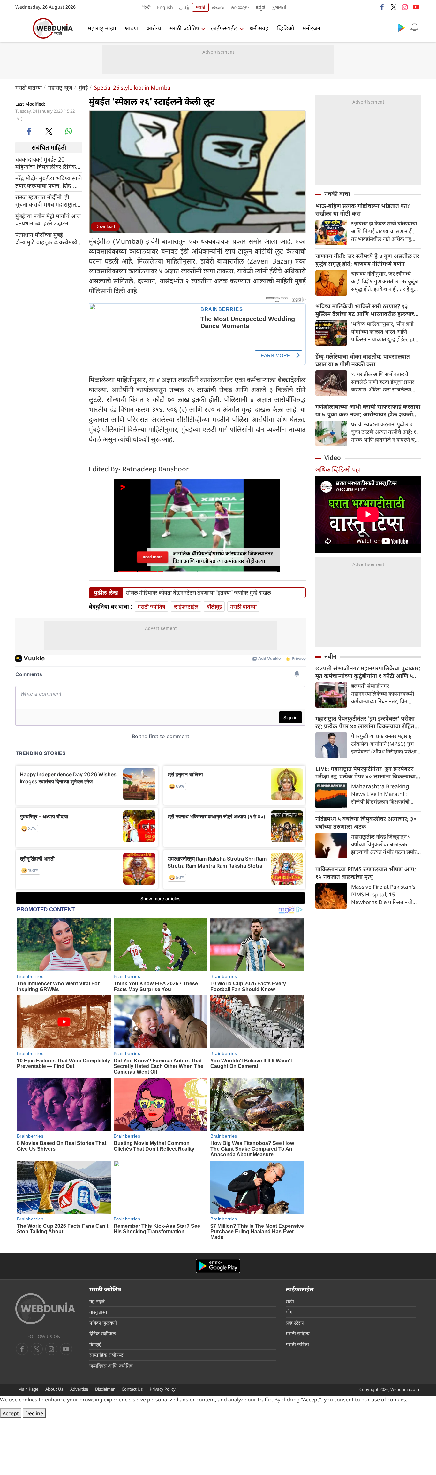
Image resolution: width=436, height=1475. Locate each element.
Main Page (28, 1389)
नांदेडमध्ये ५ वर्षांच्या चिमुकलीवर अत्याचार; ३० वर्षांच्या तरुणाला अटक (366, 822)
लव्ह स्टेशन (295, 1323)
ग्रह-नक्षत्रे (97, 1301)
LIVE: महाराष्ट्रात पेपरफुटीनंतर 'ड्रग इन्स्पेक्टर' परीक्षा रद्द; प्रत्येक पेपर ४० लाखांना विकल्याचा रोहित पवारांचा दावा (365, 772)
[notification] (414, 27)
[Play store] (401, 27)
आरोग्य (154, 28)
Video (332, 458)
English (165, 7)
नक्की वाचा (337, 194)
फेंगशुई (95, 1344)
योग (289, 1312)
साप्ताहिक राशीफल (106, 1355)
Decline (34, 1413)
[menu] (21, 28)
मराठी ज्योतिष (184, 28)
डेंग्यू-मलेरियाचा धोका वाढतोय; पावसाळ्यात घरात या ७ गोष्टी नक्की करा (362, 360)
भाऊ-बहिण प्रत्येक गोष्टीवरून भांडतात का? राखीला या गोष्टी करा (362, 209)
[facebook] (382, 7)
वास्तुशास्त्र (98, 1312)
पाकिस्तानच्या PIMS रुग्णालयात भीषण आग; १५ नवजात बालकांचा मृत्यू (365, 872)
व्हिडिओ (285, 28)
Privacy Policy (163, 1389)
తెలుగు (218, 7)
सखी (290, 1301)
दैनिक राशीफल (102, 1333)
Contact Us (132, 1389)
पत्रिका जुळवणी (103, 1323)
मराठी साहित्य (298, 1333)
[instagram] (405, 7)
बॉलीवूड (214, 606)
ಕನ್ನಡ (260, 7)
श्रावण (131, 28)
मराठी (200, 7)
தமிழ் (184, 7)
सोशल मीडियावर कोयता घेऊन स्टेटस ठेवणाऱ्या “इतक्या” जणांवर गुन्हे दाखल (198, 592)
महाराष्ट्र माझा (102, 28)
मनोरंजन (311, 28)
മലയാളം (240, 7)
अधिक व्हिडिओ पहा (338, 469)
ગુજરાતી (279, 7)
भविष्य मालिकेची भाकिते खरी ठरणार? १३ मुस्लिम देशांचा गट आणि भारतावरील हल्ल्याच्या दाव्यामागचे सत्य (367, 310)
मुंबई (83, 87)
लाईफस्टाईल (224, 28)
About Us (54, 1389)
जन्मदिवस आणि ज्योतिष (111, 1365)
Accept (11, 1413)
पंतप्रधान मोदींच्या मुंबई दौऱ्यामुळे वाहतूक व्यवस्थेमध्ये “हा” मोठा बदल (46, 238)
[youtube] (416, 7)
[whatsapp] (68, 131)
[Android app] (218, 1266)
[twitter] (393, 7)
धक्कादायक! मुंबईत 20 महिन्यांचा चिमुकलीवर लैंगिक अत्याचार (45, 162)
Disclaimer (105, 1389)
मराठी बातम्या (28, 87)
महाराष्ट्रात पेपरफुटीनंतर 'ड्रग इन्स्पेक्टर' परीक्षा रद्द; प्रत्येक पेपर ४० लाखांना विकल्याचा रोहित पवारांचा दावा (365, 722)
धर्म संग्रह (259, 28)
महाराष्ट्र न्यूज (60, 87)
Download (105, 226)
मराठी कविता (297, 1344)
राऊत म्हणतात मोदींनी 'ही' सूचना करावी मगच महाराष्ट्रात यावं (45, 200)
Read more (152, 556)
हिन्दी (146, 7)
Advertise (79, 1389)
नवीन (330, 656)
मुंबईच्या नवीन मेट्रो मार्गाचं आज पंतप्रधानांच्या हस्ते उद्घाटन (48, 219)
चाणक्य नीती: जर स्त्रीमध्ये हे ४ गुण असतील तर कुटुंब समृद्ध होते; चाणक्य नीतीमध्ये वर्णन (367, 259)
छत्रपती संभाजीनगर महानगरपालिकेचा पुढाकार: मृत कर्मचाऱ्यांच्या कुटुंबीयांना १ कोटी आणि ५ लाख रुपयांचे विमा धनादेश (367, 672)
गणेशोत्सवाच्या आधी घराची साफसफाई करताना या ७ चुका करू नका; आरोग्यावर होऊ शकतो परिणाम (367, 410)
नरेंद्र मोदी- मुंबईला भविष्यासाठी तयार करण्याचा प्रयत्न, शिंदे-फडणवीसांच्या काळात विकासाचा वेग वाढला (48, 181)
